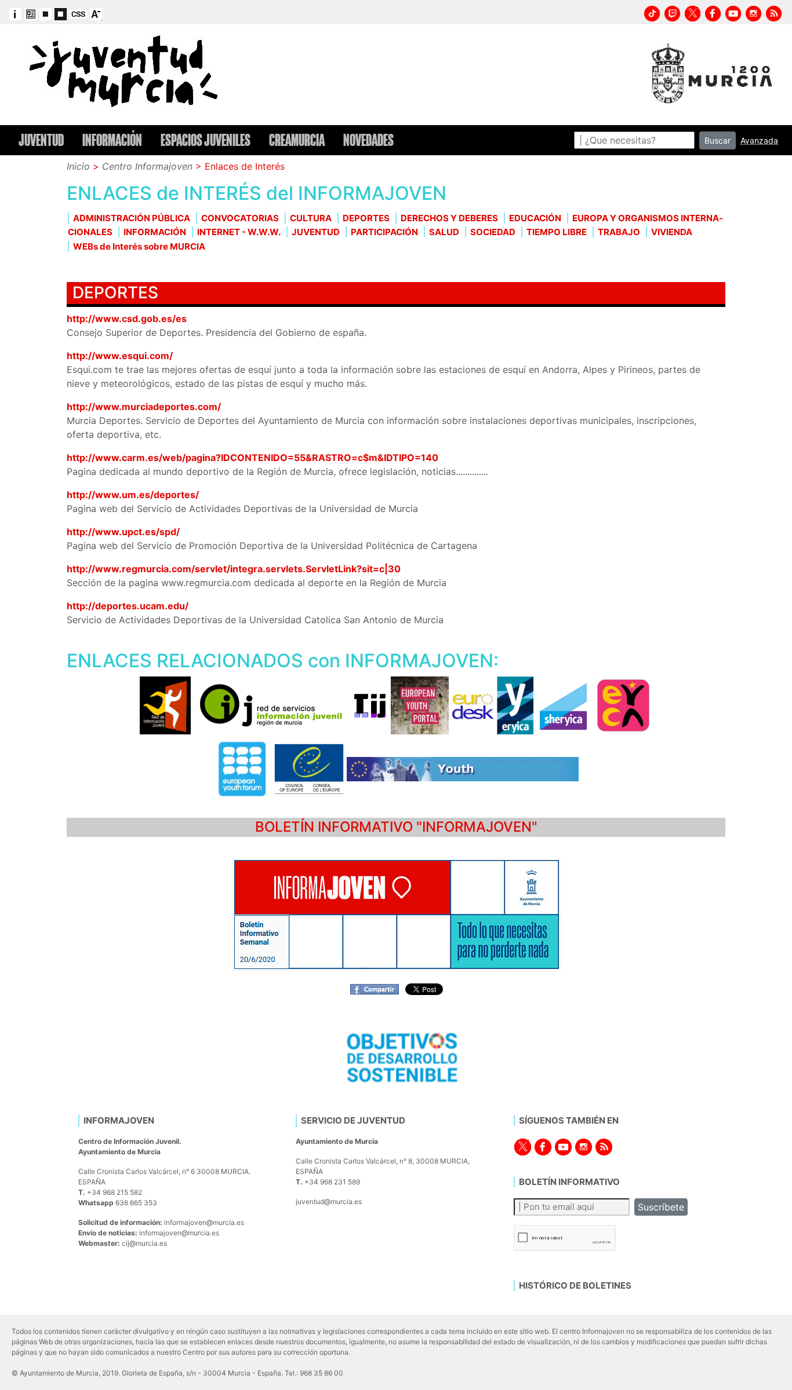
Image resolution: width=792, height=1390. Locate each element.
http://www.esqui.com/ (120, 355)
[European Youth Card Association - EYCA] (623, 705)
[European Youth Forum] (242, 768)
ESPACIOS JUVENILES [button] (205, 140)
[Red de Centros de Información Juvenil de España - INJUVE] (165, 705)
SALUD (444, 231)
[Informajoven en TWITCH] (672, 12)
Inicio (78, 166)
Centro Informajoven (147, 166)
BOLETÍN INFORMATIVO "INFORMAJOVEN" (396, 826)
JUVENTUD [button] (41, 140)
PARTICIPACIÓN (384, 231)
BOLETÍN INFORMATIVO (569, 1181)
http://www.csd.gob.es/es (127, 318)
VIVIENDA (671, 231)
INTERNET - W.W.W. (239, 231)
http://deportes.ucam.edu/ (127, 606)
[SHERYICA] (563, 705)
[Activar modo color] (30, 13)
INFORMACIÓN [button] (112, 140)
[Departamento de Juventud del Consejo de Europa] (309, 768)
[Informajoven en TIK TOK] (652, 12)
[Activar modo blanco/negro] (45, 13)
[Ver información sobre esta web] (15, 13)
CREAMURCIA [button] (297, 140)
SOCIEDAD (492, 231)
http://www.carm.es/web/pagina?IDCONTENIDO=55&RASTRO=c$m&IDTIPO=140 (252, 457)
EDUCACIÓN (535, 218)
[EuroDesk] (473, 705)
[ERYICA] (515, 705)
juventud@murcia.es (329, 1201)
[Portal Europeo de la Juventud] (420, 705)
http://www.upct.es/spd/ (123, 531)
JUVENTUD (316, 231)
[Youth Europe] (463, 768)
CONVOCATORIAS (240, 218)
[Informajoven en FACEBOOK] (713, 12)
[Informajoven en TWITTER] (693, 12)
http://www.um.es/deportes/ (133, 494)
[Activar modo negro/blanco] (61, 13)
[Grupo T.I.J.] (370, 705)
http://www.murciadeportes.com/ (144, 406)
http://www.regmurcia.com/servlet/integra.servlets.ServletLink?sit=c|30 (234, 569)
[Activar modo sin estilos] (78, 13)
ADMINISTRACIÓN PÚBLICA (131, 218)
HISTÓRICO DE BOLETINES (575, 1285)
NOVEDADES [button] (368, 140)
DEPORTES (366, 218)
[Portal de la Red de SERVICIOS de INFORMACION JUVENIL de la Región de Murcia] (272, 705)
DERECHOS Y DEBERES (449, 218)
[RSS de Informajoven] (774, 12)
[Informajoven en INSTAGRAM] (753, 12)
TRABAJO (619, 231)
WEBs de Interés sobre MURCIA (139, 246)
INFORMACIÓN (154, 231)
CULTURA (311, 218)
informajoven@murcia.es (204, 1222)
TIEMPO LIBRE (556, 231)
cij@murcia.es (144, 1243)
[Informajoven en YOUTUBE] (733, 12)
